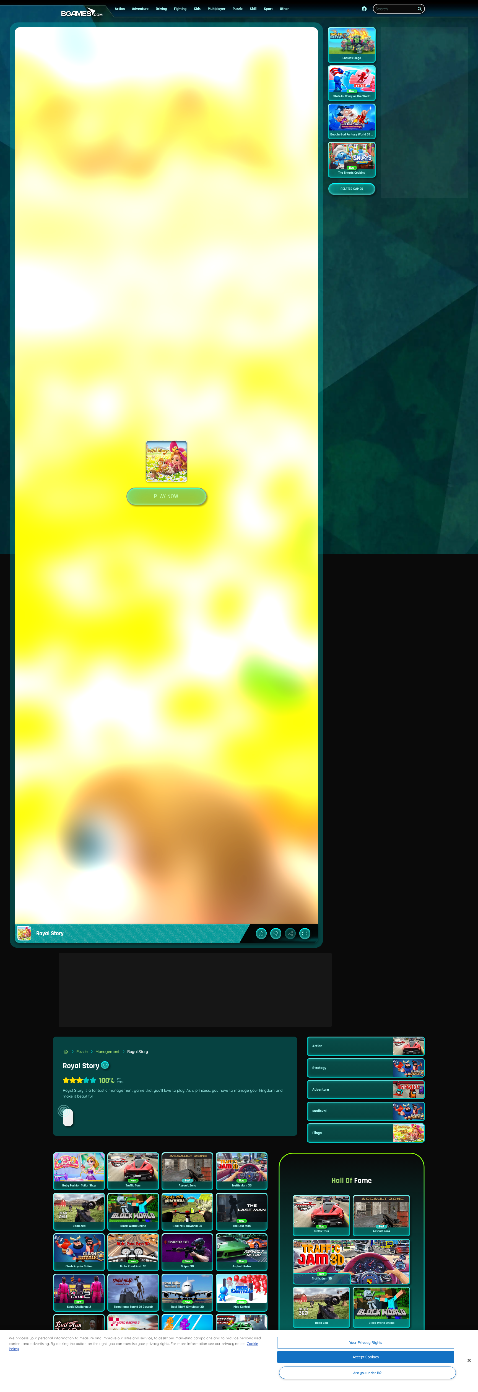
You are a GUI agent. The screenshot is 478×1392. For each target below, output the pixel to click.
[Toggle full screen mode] (305, 933)
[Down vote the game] (276, 933)
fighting (180, 8)
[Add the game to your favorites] (104, 1065)
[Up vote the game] (261, 933)
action (120, 8)
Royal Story (137, 1051)
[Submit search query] (419, 8)
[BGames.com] (66, 1052)
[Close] (469, 1360)
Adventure (140, 8)
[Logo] (81, 12)
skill (253, 8)
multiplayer (216, 8)
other (284, 8)
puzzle (238, 8)
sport (268, 8)
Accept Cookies (366, 1357)
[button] (364, 8)
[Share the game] (290, 933)
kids (197, 8)
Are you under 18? (367, 1373)
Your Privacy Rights (365, 1342)
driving (161, 8)
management (107, 1051)
